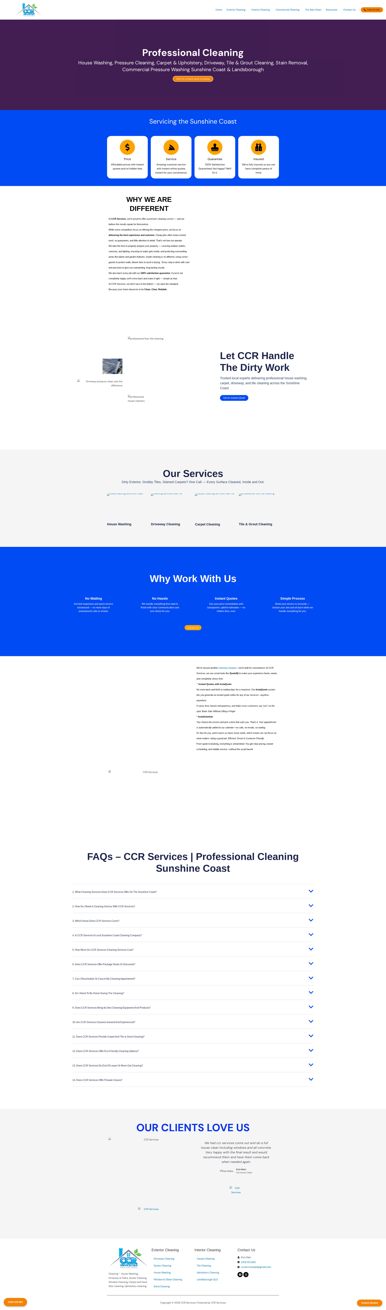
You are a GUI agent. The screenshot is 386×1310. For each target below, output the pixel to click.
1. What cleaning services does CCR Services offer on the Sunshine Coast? (114, 892)
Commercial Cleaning (287, 9)
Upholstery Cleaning (208, 1272)
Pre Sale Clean (313, 9)
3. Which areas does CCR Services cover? (95, 921)
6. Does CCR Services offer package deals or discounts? (103, 964)
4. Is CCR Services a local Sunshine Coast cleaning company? (107, 935)
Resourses (331, 9)
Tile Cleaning (204, 1265)
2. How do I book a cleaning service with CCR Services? (103, 906)
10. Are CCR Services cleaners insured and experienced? (103, 1022)
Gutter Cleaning (162, 1265)
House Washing (119, 524)
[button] (236, 9)
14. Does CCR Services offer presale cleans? (97, 1080)
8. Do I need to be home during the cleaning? (98, 993)
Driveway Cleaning (165, 524)
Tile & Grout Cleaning (255, 524)
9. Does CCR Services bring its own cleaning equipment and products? (111, 1007)
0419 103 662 (15, 1302)
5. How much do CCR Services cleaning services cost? (102, 950)
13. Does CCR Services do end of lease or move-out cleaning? (107, 1065)
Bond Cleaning (162, 1286)
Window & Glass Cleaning (168, 1279)
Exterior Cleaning (236, 9)
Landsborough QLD (207, 1279)
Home (219, 9)
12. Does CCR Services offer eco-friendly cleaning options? (105, 1051)
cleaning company (227, 668)
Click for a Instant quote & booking (193, 78)
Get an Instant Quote (234, 398)
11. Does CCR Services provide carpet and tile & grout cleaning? (108, 1036)
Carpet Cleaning (207, 524)
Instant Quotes (369, 1303)
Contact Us (349, 9)
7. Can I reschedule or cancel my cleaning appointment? (103, 978)
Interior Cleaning (261, 9)
